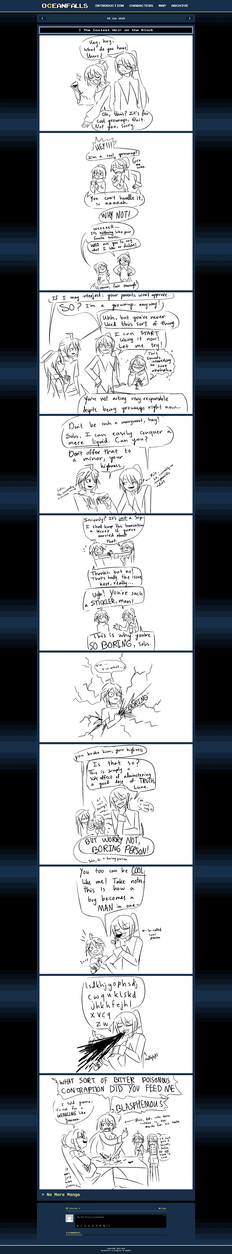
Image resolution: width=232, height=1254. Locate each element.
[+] (108, 1226)
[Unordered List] (96, 1225)
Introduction (109, 6)
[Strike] (89, 1225)
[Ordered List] (93, 1225)
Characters (141, 6)
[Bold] (78, 1225)
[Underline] (85, 1225)
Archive (179, 6)
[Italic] (81, 1225)
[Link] (104, 1225)
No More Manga (63, 1194)
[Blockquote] (100, 1225)
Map (162, 6)
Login (163, 1208)
